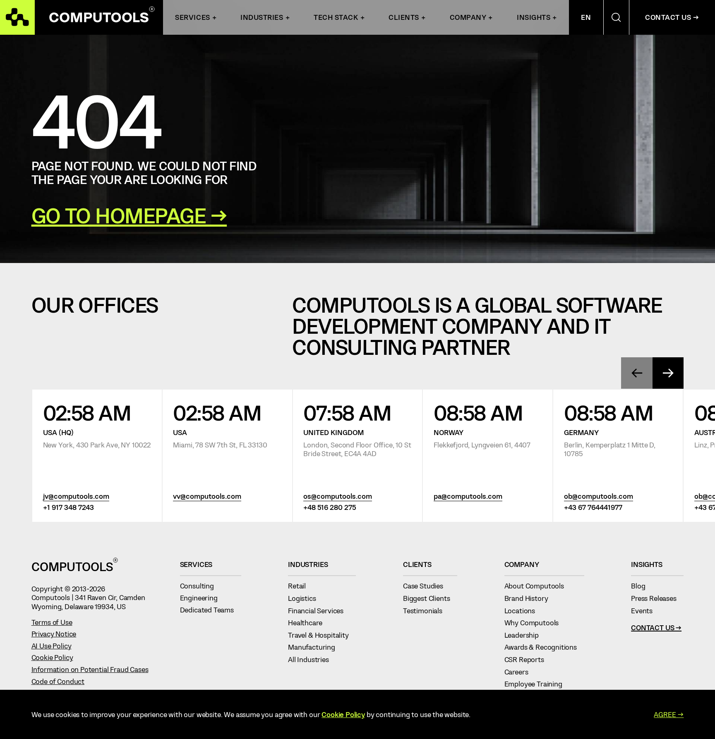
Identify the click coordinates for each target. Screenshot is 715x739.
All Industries (312, 659)
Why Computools (535, 622)
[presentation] (637, 373)
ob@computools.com (598, 496)
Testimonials (426, 610)
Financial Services (319, 610)
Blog (642, 585)
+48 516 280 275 (329, 507)
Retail (300, 585)
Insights (533, 17)
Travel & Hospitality (322, 635)
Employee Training (537, 683)
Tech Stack (336, 17)
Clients (404, 17)
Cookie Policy (52, 657)
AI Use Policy (51, 645)
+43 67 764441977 (593, 507)
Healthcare (308, 622)
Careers (519, 671)
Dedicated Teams (210, 609)
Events (645, 610)
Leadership (525, 635)
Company (468, 17)
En (586, 17)
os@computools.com (337, 496)
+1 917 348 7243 (68, 507)
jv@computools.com (76, 496)
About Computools (537, 585)
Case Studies (427, 585)
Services (192, 17)
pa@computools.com (468, 496)
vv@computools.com (207, 496)
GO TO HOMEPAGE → (129, 215)
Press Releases (657, 598)
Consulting (200, 585)
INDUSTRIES (261, 17)
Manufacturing (315, 647)
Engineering (202, 597)
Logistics (305, 598)
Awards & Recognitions (544, 647)
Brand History (529, 598)
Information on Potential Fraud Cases (90, 669)
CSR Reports (528, 659)
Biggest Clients (430, 598)
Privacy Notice (54, 633)
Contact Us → (672, 17)
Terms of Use (51, 622)
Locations (523, 610)
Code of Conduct (57, 681)
